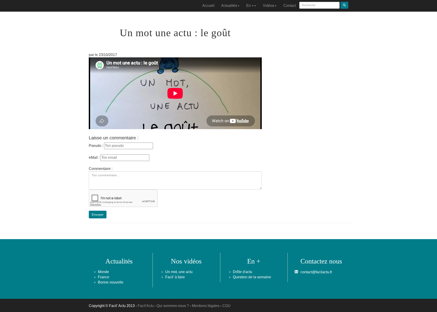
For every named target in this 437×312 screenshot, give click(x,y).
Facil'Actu (146, 306)
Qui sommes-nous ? (173, 306)
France (103, 277)
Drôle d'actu (242, 272)
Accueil (208, 6)
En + (250, 6)
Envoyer (98, 214)
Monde (103, 272)
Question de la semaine (252, 277)
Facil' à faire (175, 277)
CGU (226, 306)
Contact (289, 6)
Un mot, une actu (179, 272)
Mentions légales (205, 306)
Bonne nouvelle (110, 282)
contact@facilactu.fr (316, 272)
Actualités (229, 6)
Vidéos (268, 6)
